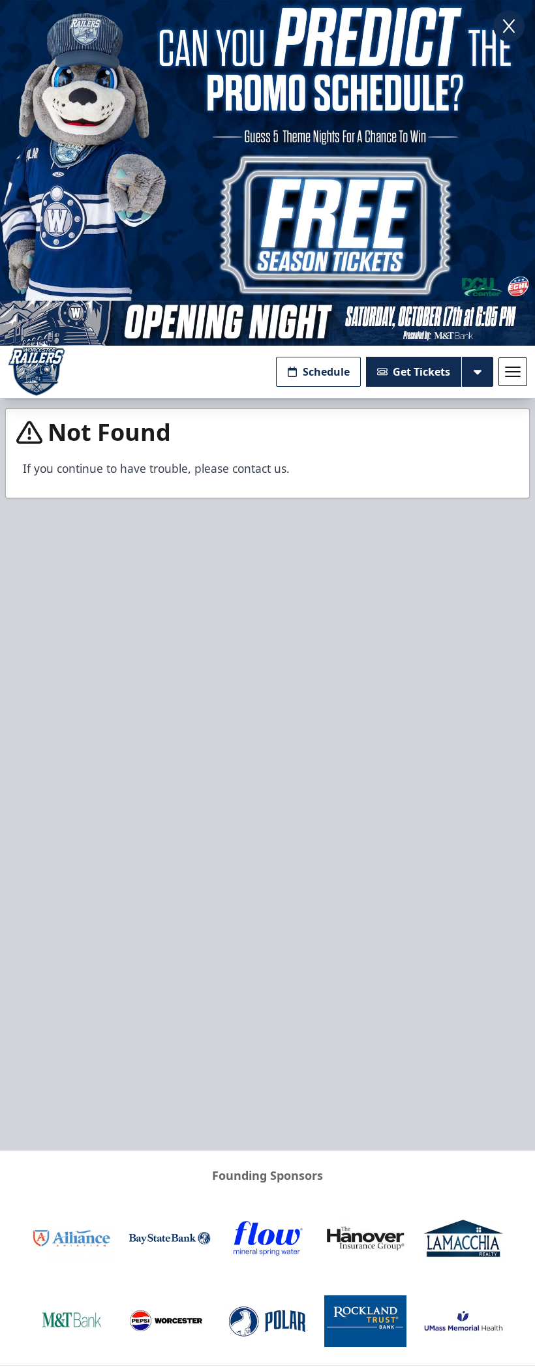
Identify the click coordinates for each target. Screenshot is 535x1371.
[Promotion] (267, 323)
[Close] (509, 26)
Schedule (326, 372)
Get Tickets (421, 372)
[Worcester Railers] (36, 371)
